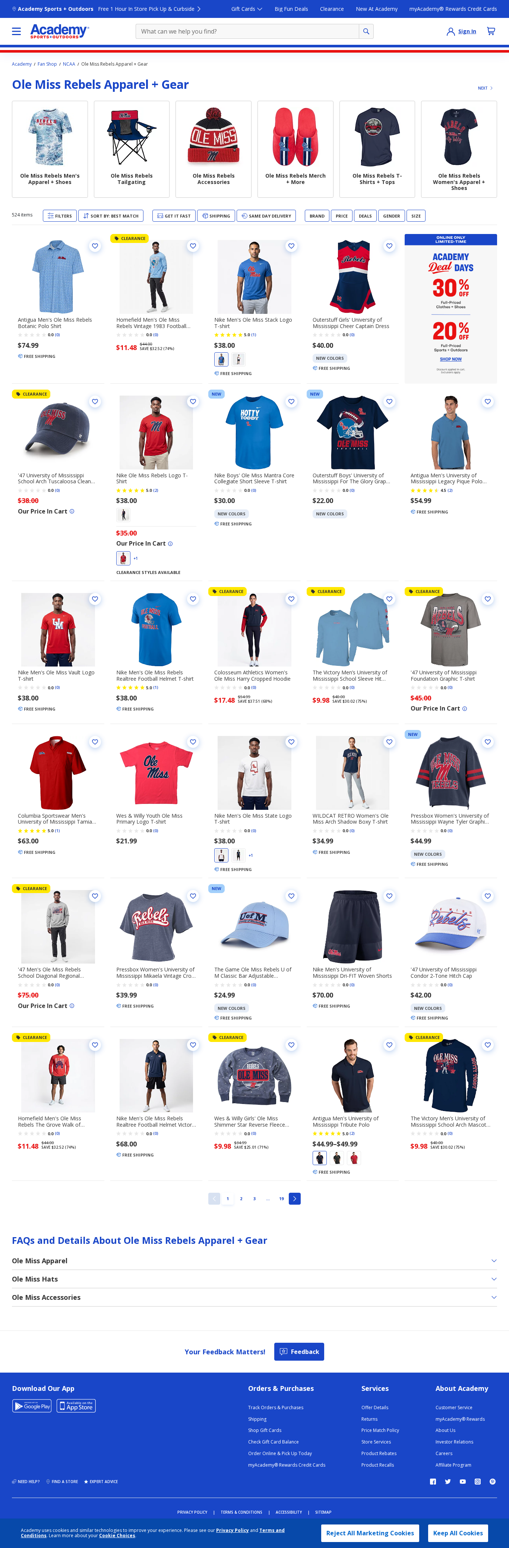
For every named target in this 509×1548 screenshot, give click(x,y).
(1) (253, 335)
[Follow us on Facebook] (433, 1481)
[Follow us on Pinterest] (492, 1481)
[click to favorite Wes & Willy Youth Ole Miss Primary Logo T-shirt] (193, 742)
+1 (135, 558)
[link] (214, 1199)
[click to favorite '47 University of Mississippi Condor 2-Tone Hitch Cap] (488, 896)
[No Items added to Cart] (491, 31)
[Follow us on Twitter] (447, 1481)
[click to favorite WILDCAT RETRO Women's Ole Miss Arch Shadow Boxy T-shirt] (389, 742)
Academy (22, 64)
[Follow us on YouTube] (462, 1481)
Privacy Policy (232, 1530)
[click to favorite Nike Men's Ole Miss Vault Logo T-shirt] (95, 599)
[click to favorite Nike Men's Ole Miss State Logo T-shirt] (291, 742)
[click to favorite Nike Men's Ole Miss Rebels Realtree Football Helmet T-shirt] (193, 599)
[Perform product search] (366, 31)
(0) (57, 335)
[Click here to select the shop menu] (16, 31)
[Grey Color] (337, 1158)
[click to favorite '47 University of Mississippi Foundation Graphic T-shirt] (488, 599)
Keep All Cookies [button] (458, 1533)
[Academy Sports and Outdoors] (60, 31)
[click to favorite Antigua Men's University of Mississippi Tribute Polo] (389, 1045)
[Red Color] (123, 558)
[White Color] (238, 359)
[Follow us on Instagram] (477, 1481)
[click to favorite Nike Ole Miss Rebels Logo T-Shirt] (193, 402)
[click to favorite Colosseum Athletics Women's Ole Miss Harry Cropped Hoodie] (291, 599)
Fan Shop (47, 64)
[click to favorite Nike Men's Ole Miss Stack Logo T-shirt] (291, 246)
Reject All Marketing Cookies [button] (370, 1533)
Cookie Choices (117, 1535)
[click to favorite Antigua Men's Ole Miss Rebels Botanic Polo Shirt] (95, 246)
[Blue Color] (221, 359)
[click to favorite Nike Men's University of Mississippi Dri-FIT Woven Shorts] (389, 896)
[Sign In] (451, 31)
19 (283, 1198)
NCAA (69, 64)
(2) (155, 490)
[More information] (71, 511)
